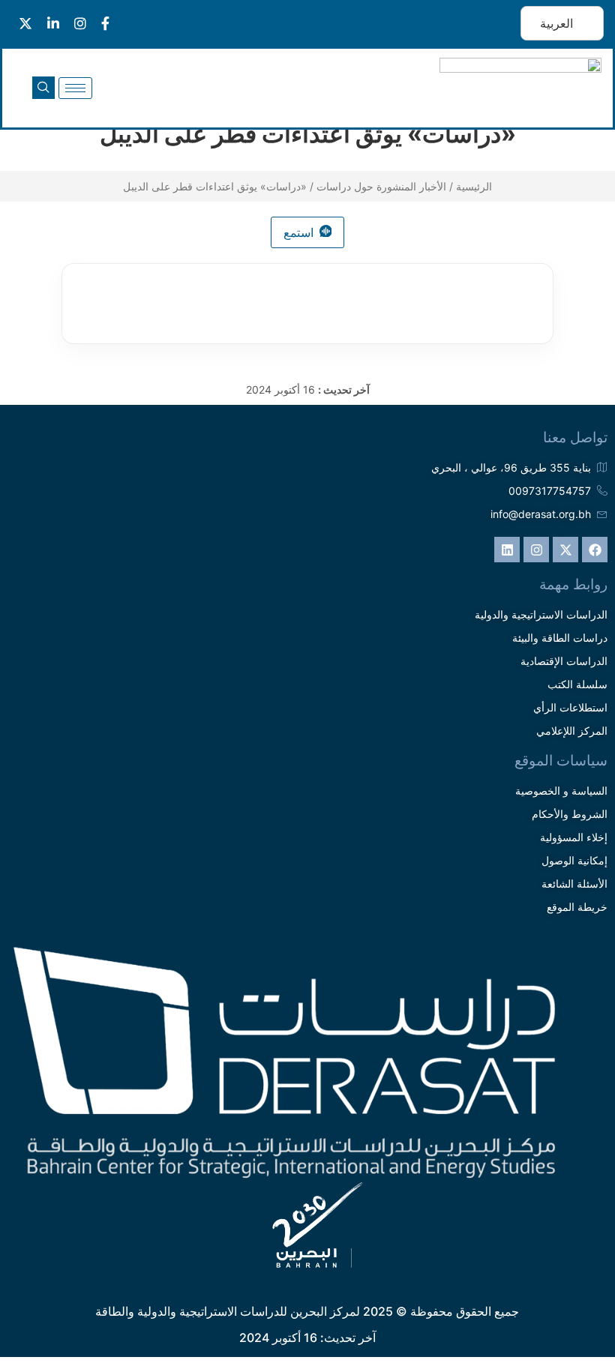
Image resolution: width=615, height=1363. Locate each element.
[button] (43, 87)
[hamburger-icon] (75, 88)
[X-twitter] (565, 549)
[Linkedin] (507, 549)
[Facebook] (595, 549)
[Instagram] (536, 549)
